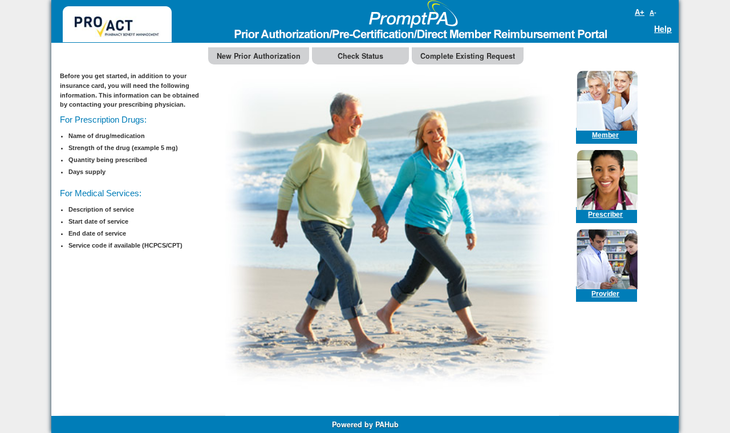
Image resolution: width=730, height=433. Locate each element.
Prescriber (605, 214)
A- (653, 12)
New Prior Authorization (259, 56)
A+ (639, 12)
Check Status (360, 56)
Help (663, 28)
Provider (605, 293)
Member (605, 135)
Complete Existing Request (467, 56)
